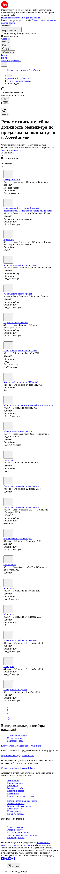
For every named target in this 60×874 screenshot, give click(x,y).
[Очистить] (5, 99)
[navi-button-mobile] (4, 64)
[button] (4, 55)
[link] (6, 48)
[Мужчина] (8, 174)
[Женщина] (8, 203)
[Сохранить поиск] (4, 110)
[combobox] (14, 92)
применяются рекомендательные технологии (25, 843)
